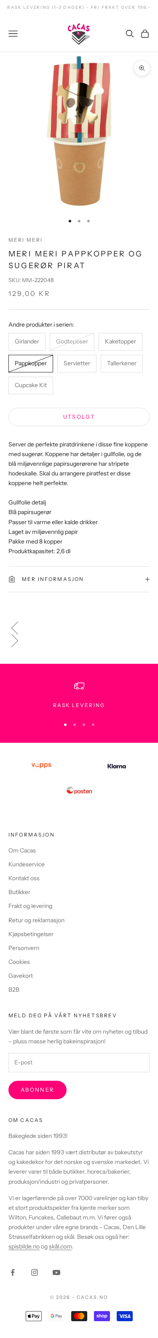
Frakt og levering (30, 906)
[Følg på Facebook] (12, 1272)
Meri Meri (25, 240)
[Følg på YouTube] (56, 1272)
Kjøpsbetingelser (31, 934)
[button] (79, 628)
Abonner (37, 1089)
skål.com (60, 1246)
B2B (13, 989)
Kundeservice (26, 864)
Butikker (19, 892)
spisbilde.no (24, 1246)
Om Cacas (22, 850)
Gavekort (20, 975)
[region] (79, 695)
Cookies (19, 962)
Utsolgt (79, 416)
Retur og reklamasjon (36, 920)
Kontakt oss (24, 878)
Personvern (23, 948)
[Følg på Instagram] (34, 1272)
